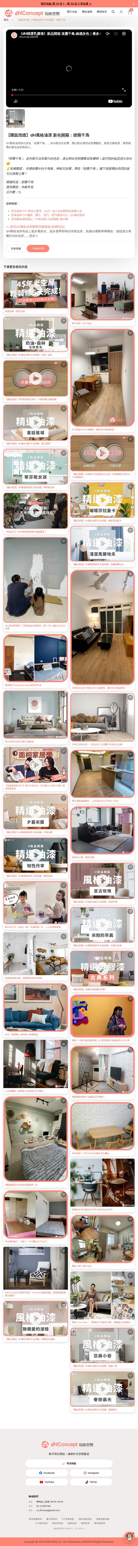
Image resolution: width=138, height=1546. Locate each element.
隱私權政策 (99, 1523)
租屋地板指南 (85, 1519)
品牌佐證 (72, 1523)
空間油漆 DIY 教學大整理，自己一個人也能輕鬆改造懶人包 (46, 211)
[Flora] (129, 1537)
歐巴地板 (72, 11)
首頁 (6, 19)
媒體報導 (102, 11)
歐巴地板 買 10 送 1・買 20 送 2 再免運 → (66, 3)
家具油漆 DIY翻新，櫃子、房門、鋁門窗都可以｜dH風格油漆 (48, 215)
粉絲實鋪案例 (35, 1519)
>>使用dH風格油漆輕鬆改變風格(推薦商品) (35, 226)
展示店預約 (51, 1519)
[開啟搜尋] (113, 11)
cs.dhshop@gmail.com (48, 1510)
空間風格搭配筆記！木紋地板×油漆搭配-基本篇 (39, 219)
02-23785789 (43, 1506)
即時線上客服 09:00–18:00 (49, 1501)
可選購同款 (38, 248)
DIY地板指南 (68, 1519)
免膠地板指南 (102, 1519)
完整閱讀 (16, 248)
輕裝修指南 (57, 1523)
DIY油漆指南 (42, 1523)
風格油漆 (87, 11)
